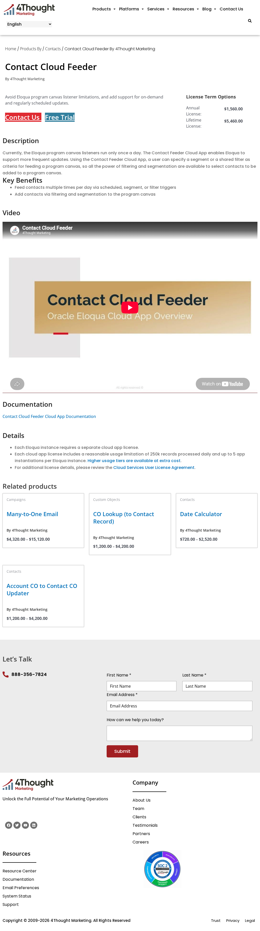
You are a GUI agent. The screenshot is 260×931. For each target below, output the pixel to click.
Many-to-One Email (32, 514)
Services (156, 9)
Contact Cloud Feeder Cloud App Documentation (49, 416)
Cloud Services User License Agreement (153, 467)
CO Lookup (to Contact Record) (123, 517)
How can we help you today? (135, 719)
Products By (30, 49)
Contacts (53, 49)
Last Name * (194, 675)
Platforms (129, 9)
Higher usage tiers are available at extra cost (134, 461)
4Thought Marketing (27, 78)
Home (10, 49)
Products (101, 9)
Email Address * (122, 695)
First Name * (119, 675)
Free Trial (60, 117)
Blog (207, 9)
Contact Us (231, 9)
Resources (183, 9)
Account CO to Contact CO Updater (42, 589)
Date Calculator (201, 514)
